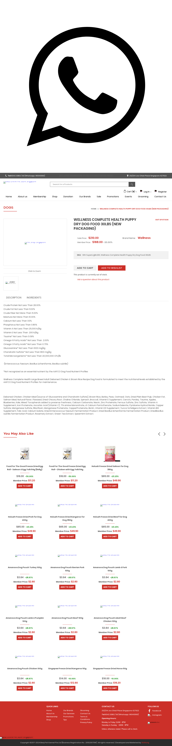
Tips (65, 719)
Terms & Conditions (85, 718)
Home (9, 196)
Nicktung (145, 742)
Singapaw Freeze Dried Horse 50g (110, 668)
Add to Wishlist (111, 268)
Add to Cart (24, 486)
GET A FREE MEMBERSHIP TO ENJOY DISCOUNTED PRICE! (86, 175)
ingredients (34, 297)
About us (22, 196)
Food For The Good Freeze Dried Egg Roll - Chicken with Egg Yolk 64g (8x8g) (67, 469)
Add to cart (85, 268)
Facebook (156, 710)
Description (13, 297)
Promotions (113, 196)
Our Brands (85, 196)
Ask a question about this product (93, 279)
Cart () (131, 191)
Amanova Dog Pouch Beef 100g (67, 618)
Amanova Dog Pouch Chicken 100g (24, 668)
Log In (147, 191)
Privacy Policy (86, 722)
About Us (50, 713)
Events (128, 196)
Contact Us (160, 196)
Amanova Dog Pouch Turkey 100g (25, 567)
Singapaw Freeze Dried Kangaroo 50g (67, 668)
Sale (99, 196)
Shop (54, 196)
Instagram (157, 715)
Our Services (68, 713)
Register (162, 191)
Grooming (143, 196)
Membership (39, 196)
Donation (68, 196)
